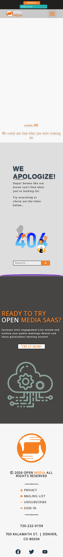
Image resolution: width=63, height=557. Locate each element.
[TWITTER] (31, 552)
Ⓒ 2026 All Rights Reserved (31, 474)
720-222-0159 (31, 526)
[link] (31, 526)
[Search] (45, 263)
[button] (52, 13)
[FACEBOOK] (18, 552)
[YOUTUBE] (45, 552)
